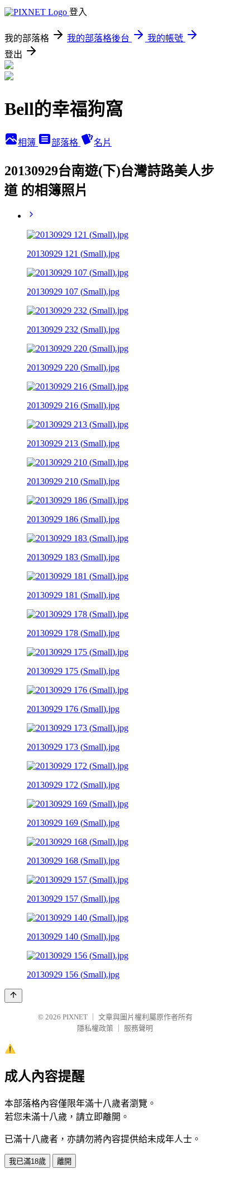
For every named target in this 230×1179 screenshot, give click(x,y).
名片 (103, 142)
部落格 (65, 142)
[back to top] (13, 996)
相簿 (28, 142)
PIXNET (75, 1017)
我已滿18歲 (27, 1161)
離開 (64, 1161)
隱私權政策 (95, 1028)
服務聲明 (138, 1028)
